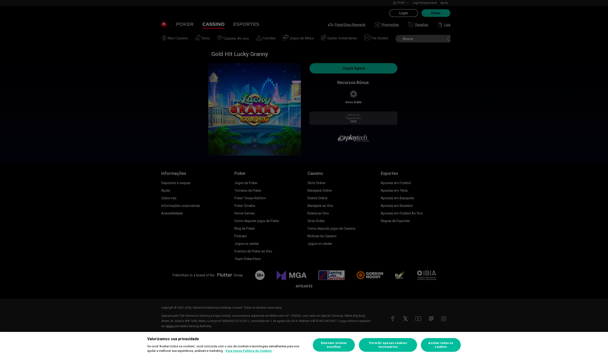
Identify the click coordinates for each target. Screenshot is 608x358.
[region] (304, 345)
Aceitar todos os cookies (440, 345)
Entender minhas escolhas (334, 345)
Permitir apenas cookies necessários (388, 345)
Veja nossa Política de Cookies (248, 351)
